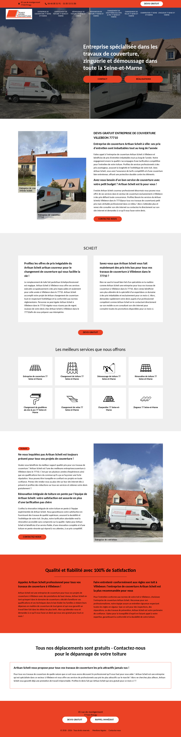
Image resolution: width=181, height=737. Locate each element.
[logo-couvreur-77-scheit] (19, 14)
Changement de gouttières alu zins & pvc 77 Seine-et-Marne (114, 14)
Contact (102, 79)
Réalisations (143, 79)
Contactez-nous (108, 219)
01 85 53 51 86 (69, 4)
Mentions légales (99, 731)
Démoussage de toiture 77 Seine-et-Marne (78, 14)
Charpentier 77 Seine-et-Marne (148, 14)
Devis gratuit (151, 4)
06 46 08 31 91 (54, 4)
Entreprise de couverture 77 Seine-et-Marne (43, 14)
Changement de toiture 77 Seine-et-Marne (60, 14)
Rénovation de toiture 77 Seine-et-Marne (96, 14)
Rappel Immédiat (104, 720)
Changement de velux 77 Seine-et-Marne (131, 14)
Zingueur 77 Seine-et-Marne (166, 14)
